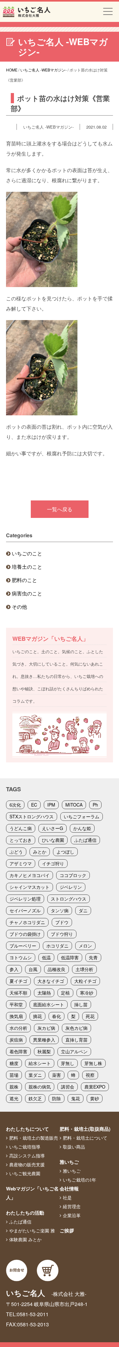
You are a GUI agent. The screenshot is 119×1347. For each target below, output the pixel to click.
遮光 (14, 1098)
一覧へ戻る (59, 509)
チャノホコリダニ (27, 922)
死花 (90, 1016)
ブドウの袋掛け (25, 934)
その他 (19, 606)
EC (34, 804)
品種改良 (56, 969)
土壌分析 (84, 969)
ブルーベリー (23, 945)
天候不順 (18, 992)
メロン (85, 945)
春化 (56, 1016)
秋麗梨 (44, 1051)
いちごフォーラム (81, 816)
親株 (14, 1086)
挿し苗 (81, 1004)
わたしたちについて (27, 1128)
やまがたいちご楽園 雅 (32, 1231)
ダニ (83, 910)
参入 (14, 969)
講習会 (67, 1086)
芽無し (67, 1063)
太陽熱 (44, 992)
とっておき (21, 840)
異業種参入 (44, 1039)
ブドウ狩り (62, 934)
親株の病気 (40, 1086)
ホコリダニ (57, 945)
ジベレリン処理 (25, 898)
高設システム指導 (27, 1156)
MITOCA (74, 804)
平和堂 (16, 1004)
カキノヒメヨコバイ (30, 875)
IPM (51, 804)
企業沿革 (72, 1215)
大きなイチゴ (50, 981)
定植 (65, 992)
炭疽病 (16, 1039)
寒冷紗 (86, 992)
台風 (33, 969)
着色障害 (18, 1051)
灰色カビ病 (76, 1028)
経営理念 (72, 1206)
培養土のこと (27, 566)
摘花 (37, 1016)
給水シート (40, 1063)
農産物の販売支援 (27, 1165)
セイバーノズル (25, 910)
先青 (93, 957)
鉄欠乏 (35, 1098)
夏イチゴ (18, 981)
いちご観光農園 (24, 1173)
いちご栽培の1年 (79, 1180)
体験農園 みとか (25, 1239)
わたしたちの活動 (25, 1212)
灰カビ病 (46, 1028)
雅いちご (69, 1161)
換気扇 (16, 1016)
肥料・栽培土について (85, 1138)
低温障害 (70, 957)
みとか (39, 851)
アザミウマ (21, 863)
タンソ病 (60, 910)
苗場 (14, 1075)
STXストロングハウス (32, 816)
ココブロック (73, 875)
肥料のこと (24, 580)
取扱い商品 (74, 1147)
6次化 (15, 804)
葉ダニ (35, 1075)
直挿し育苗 (76, 1039)
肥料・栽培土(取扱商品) (85, 1128)
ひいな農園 (53, 840)
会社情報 (69, 1188)
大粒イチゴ (85, 981)
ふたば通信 (85, 840)
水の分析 (18, 1028)
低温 (46, 957)
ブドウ (62, 922)
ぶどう (16, 851)
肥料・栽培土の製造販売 (33, 1138)
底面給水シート (48, 1004)
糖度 (14, 1063)
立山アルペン (74, 1051)
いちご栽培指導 (24, 1147)
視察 (90, 1075)
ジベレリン (71, 887)
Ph (95, 804)
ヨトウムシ (21, 957)
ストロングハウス (68, 898)
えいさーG (52, 828)
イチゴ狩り (53, 863)
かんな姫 (82, 828)
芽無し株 (93, 1063)
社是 (67, 1198)
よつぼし (65, 851)
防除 (56, 1098)
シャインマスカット (30, 887)
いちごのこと (27, 553)
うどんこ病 (21, 828)
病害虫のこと (27, 593)
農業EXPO (94, 1086)
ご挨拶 (67, 1230)
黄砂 (94, 1098)
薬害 (56, 1075)
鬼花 (75, 1098)
